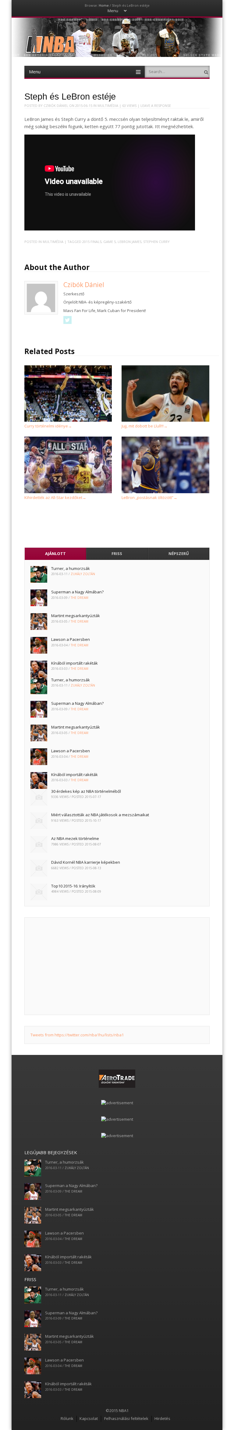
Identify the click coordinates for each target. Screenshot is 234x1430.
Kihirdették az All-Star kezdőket (55, 497)
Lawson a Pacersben (70, 639)
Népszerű (178, 553)
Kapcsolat (89, 1418)
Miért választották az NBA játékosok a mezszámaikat (100, 814)
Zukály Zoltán (83, 574)
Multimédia (108, 105)
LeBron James (129, 241)
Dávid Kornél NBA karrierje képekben (85, 862)
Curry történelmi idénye (48, 426)
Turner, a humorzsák (70, 568)
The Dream (79, 598)
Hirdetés (162, 1418)
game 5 (109, 241)
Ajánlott (55, 553)
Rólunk (67, 1418)
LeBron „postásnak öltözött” (149, 497)
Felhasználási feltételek (126, 1418)
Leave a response (155, 105)
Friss (117, 553)
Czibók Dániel (56, 105)
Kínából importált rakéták (74, 663)
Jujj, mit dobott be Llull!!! (145, 426)
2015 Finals (91, 241)
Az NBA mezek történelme (75, 838)
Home (104, 5)
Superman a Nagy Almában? (77, 592)
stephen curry (156, 241)
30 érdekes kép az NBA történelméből (86, 791)
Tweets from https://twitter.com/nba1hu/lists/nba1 (77, 1035)
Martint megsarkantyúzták (75, 615)
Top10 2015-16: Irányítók (73, 886)
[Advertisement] (117, 966)
